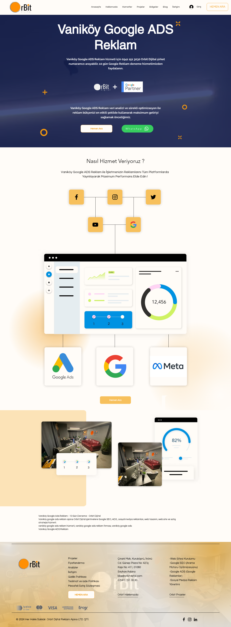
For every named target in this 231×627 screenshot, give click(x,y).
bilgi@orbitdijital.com (130, 576)
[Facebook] (184, 619)
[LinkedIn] (195, 619)
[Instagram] (189, 619)
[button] (154, 7)
